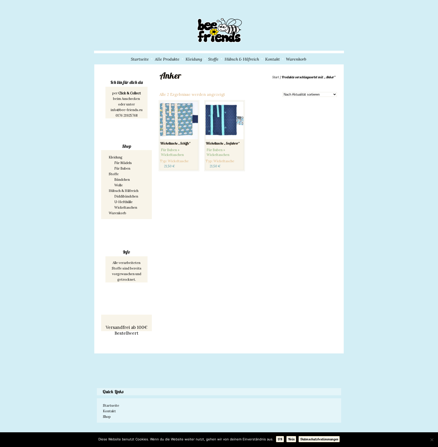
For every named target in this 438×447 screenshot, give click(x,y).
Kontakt (272, 59)
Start (275, 77)
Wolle (118, 185)
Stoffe (213, 59)
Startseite (140, 59)
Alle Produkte (167, 59)
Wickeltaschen (125, 207)
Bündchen (122, 179)
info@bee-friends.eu (126, 110)
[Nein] (431, 439)
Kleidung (194, 59)
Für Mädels (123, 163)
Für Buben (122, 168)
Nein (291, 439)
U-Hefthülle (123, 202)
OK (280, 439)
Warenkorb (296, 59)
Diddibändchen (126, 196)
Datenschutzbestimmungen (319, 439)
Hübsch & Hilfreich (242, 59)
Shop (107, 417)
